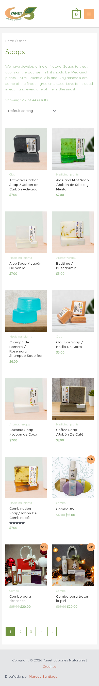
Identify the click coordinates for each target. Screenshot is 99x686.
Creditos (50, 666)
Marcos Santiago (43, 676)
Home (9, 41)
